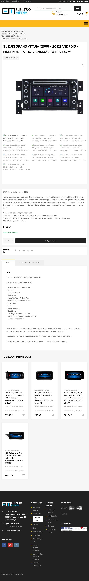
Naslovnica (37, 514)
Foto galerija (37, 532)
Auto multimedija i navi (16, 31)
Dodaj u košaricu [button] (23, 415)
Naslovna (4, 31)
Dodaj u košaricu (50, 241)
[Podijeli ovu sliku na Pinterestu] (23, 250)
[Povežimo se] (4, 545)
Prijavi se (71, 1)
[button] (82, 65)
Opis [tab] (8, 263)
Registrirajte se (82, 1)
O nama (35, 524)
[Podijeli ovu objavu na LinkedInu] (27, 250)
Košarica (51, 526)
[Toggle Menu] (86, 24)
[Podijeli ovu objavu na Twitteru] (19, 250)
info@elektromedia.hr (13, 531)
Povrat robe (37, 519)
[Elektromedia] (17, 14)
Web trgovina (52, 516)
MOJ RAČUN (5, 1)
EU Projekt (37, 535)
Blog (34, 528)
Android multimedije (8, 34)
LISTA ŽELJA (16, 1)
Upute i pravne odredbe (36, 547)
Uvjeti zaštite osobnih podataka (38, 556)
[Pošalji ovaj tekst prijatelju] (31, 250)
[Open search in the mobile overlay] (58, 8)
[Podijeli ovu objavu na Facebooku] (15, 250)
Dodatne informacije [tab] (29, 263)
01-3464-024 (61, 15)
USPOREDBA (27, 1)
